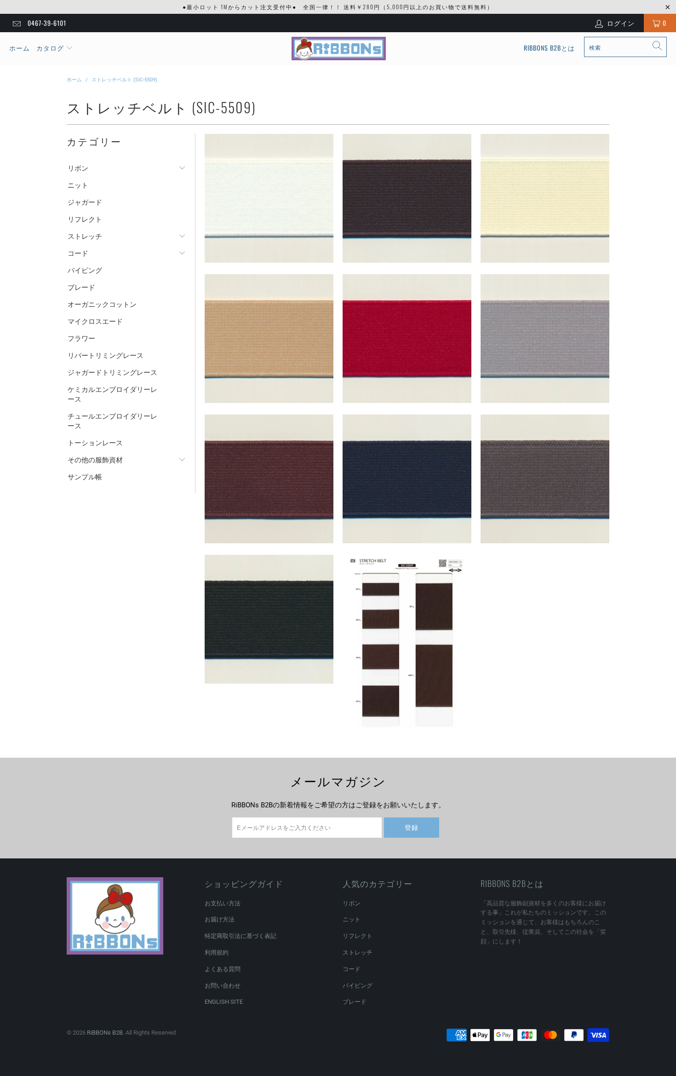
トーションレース (95, 443)
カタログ (50, 47)
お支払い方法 (223, 903)
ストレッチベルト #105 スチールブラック (407, 198)
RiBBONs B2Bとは (549, 47)
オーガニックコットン (102, 304)
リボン (78, 168)
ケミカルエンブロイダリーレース (112, 394)
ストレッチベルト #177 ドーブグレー (545, 338)
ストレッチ (85, 236)
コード (78, 253)
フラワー (81, 338)
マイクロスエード (95, 321)
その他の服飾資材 (95, 460)
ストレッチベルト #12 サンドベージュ (269, 338)
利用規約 (217, 952)
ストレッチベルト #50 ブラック (269, 619)
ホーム (19, 47)
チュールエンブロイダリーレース (112, 421)
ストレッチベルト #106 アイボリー (545, 198)
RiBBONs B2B (105, 1032)
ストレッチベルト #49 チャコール (545, 478)
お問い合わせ (223, 985)
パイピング (85, 270)
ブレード (81, 287)
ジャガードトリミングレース (112, 372)
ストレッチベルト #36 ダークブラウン (269, 478)
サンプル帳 (85, 477)
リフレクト (85, 219)
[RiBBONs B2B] (339, 49)
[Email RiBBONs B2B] (16, 23)
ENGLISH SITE (224, 1001)
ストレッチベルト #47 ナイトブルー (407, 478)
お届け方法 (220, 919)
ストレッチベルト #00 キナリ (269, 198)
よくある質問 (223, 969)
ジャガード (85, 202)
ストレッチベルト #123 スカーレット (407, 338)
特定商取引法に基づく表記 (240, 935)
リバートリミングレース (105, 355)
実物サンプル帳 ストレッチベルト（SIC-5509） (407, 646)
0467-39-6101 (47, 23)
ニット (78, 185)
